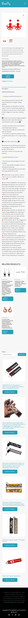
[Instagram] (12, 614)
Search (22, 354)
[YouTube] (9, 614)
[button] (23, 15)
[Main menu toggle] (25, 3)
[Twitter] (18, 614)
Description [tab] (5, 88)
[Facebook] (15, 614)
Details (18, 71)
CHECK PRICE (8, 76)
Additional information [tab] (8, 92)
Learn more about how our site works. (14, 602)
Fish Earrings (9, 48)
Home (3, 48)
